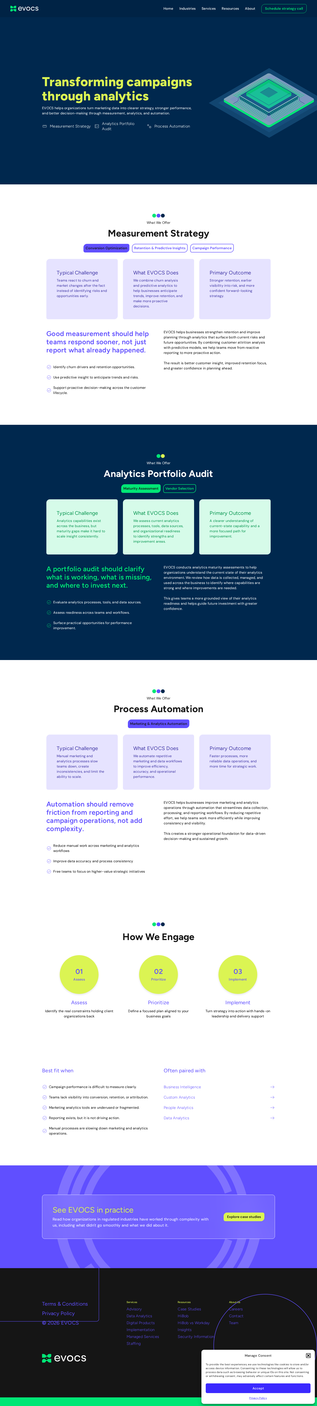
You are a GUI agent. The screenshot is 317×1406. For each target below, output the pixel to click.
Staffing (134, 1343)
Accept (258, 1388)
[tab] (106, 248)
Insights (184, 1329)
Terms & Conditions (65, 1304)
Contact (236, 1316)
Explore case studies (244, 1216)
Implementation (141, 1329)
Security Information (196, 1336)
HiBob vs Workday (194, 1322)
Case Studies (189, 1309)
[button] (308, 1355)
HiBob (183, 1316)
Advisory (134, 1309)
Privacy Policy (258, 1398)
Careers (236, 1309)
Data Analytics (139, 1316)
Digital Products (141, 1322)
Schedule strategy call (284, 8)
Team (234, 1322)
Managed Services (143, 1336)
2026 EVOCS (60, 1323)
